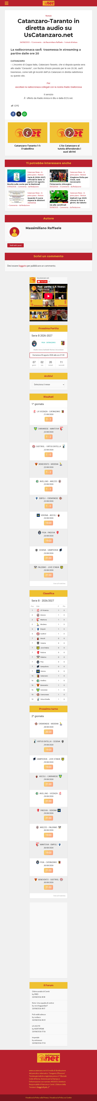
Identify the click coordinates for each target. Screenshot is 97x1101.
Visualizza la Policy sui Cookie (61, 1098)
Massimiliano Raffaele (54, 42)
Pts (64, 606)
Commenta (22, 187)
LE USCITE (36, 1026)
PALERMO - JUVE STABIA (48, 567)
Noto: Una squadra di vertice (43, 1003)
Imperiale (35, 1037)
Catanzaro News (34, 172)
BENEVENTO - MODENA (48, 464)
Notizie (48, 16)
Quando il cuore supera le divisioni (36, 199)
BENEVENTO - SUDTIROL (48, 879)
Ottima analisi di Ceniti (41, 991)
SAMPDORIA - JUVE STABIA (48, 759)
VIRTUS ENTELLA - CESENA (48, 741)
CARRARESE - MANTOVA (48, 429)
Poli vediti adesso (39, 1014)
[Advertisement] (48, 940)
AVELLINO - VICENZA (49, 793)
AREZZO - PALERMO (48, 827)
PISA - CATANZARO (49, 342)
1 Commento (36, 42)
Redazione (34, 187)
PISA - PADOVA (48, 532)
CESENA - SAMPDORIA (48, 550)
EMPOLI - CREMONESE (48, 498)
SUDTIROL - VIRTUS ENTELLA (48, 446)
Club (37, 606)
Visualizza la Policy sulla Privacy (37, 1098)
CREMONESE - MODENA (48, 724)
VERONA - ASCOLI (48, 515)
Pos (32, 606)
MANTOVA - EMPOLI (48, 844)
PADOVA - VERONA (49, 810)
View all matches (59, 583)
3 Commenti (64, 187)
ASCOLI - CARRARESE (48, 776)
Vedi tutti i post (15, 245)
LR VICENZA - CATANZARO (48, 411)
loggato (23, 265)
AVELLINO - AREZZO (48, 481)
